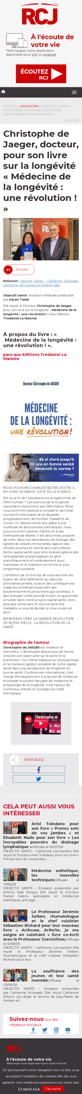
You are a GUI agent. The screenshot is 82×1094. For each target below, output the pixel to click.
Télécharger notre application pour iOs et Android (36, 1061)
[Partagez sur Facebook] (39, 769)
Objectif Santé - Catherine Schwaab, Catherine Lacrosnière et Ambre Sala (41, 283)
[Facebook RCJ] (32, 1029)
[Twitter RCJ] (44, 1029)
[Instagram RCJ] (56, 1029)
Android (49, 54)
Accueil (10, 106)
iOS (34, 54)
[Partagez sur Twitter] (39, 779)
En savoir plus (29, 1089)
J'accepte (53, 1089)
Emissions (29, 106)
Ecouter (22, 269)
